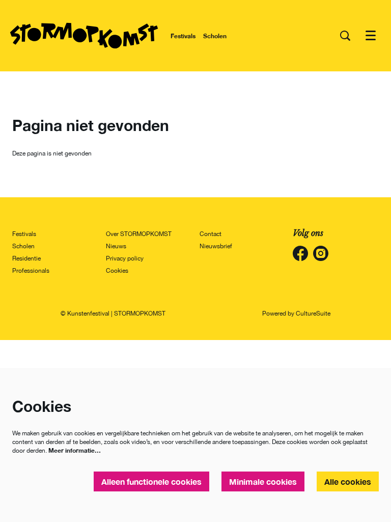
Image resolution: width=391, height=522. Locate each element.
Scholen (23, 246)
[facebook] (300, 253)
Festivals (24, 234)
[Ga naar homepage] (84, 35)
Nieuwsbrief (216, 246)
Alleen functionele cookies (151, 481)
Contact (210, 234)
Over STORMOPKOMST (139, 234)
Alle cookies (347, 481)
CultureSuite (313, 313)
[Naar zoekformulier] (345, 35)
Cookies (117, 270)
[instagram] (320, 253)
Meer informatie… (74, 450)
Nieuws (116, 246)
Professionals (30, 270)
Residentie (26, 258)
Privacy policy (125, 258)
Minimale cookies (263, 481)
